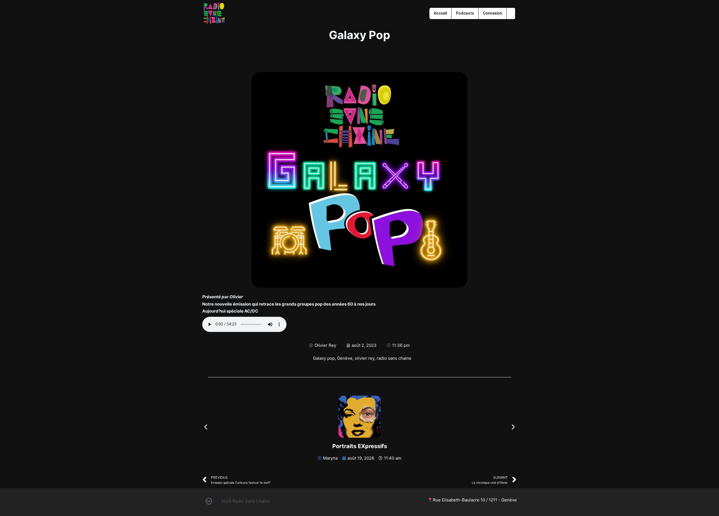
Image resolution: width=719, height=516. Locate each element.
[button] (205, 426)
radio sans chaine (394, 358)
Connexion (492, 13)
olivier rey (364, 358)
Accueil (440, 13)
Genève (344, 358)
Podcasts (465, 13)
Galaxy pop (324, 358)
